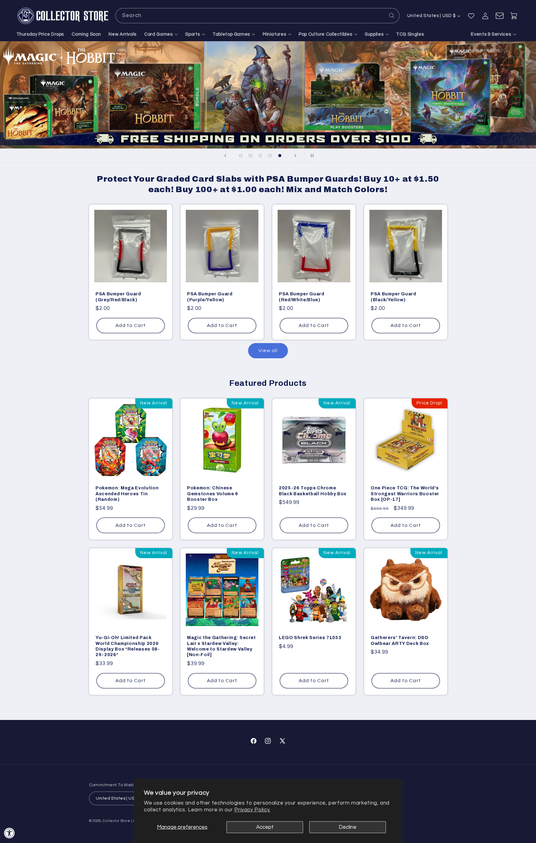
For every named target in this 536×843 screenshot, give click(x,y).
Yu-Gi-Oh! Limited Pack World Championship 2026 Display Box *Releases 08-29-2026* (128, 646)
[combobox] (257, 15)
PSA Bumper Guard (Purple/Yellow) (210, 297)
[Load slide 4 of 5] (270, 156)
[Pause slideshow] (311, 155)
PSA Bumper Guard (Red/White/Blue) (301, 297)
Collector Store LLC (120, 821)
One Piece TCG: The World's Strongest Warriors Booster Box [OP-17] (405, 493)
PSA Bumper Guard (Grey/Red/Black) (118, 297)
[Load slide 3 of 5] (260, 156)
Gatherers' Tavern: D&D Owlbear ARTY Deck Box (400, 640)
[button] (161, 34)
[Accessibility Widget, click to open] (9, 833)
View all (268, 350)
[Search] (392, 15)
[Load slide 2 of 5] (251, 156)
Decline (347, 827)
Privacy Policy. (252, 810)
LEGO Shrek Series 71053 (310, 637)
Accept (265, 827)
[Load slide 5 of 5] (280, 156)
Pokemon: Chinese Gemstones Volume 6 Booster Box (212, 493)
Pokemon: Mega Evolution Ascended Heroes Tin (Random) (127, 493)
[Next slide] (295, 155)
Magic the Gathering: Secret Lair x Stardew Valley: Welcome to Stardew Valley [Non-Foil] (221, 646)
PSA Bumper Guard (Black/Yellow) (393, 297)
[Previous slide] (225, 155)
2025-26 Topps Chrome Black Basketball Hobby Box (312, 490)
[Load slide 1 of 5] (241, 156)
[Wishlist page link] (471, 16)
